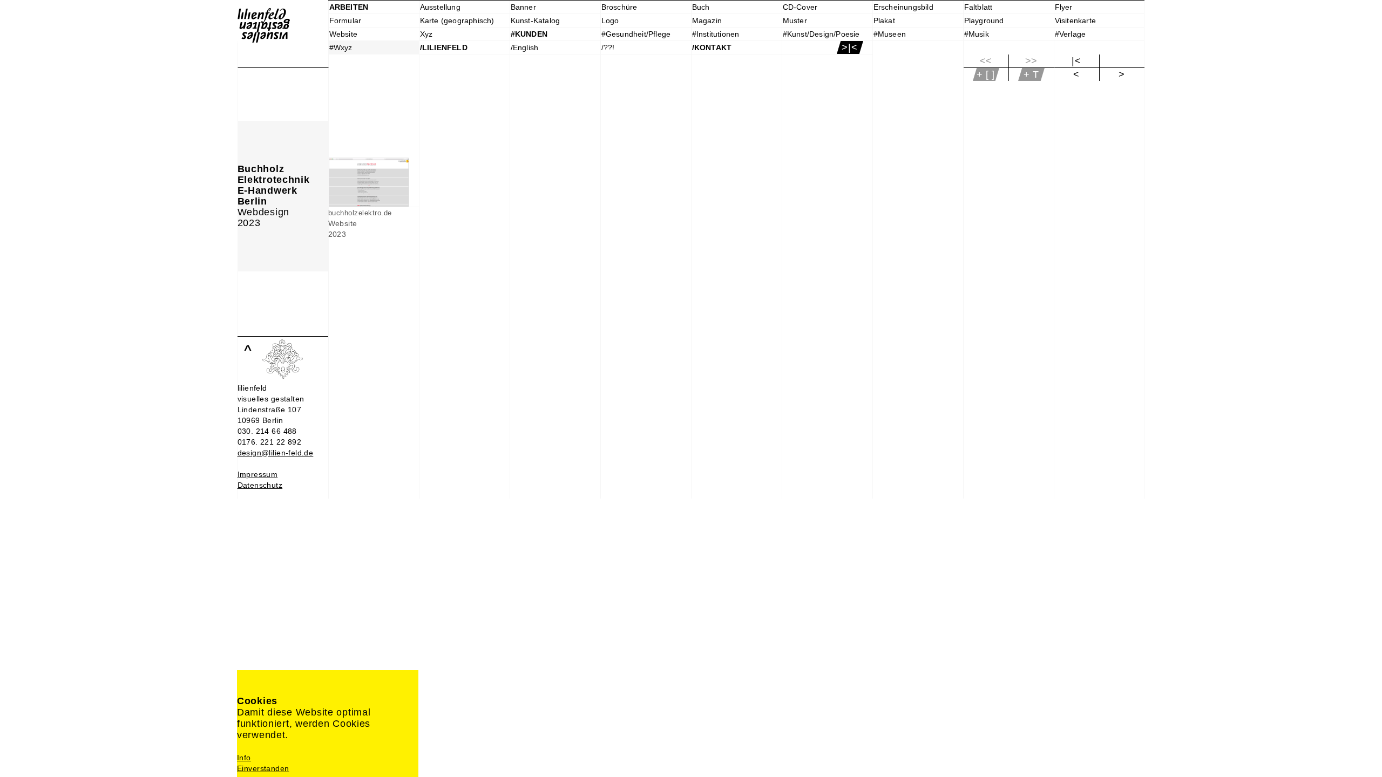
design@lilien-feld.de (276, 452)
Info (244, 757)
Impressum (258, 474)
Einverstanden (263, 768)
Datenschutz (260, 485)
